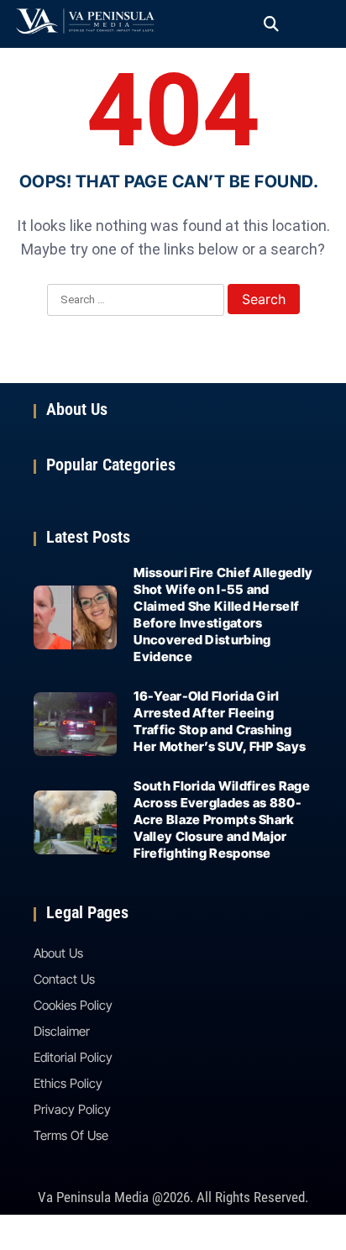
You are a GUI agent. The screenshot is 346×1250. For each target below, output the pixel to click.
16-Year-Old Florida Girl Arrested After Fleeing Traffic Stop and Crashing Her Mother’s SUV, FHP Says (220, 721)
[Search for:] (135, 301)
